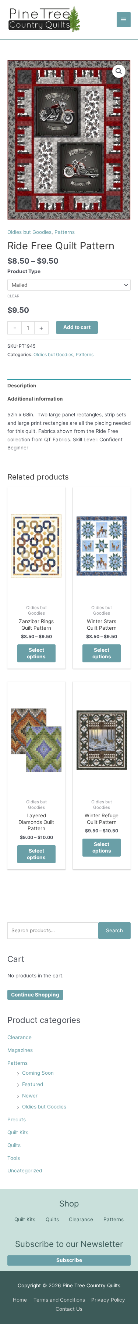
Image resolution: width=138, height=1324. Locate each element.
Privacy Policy (108, 1300)
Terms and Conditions (59, 1300)
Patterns (17, 1063)
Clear (13, 296)
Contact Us (69, 1309)
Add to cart (77, 327)
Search (114, 930)
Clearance (19, 1037)
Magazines (20, 1050)
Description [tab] (21, 385)
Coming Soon (38, 1073)
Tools (13, 1158)
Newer (30, 1096)
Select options (36, 653)
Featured (32, 1084)
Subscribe (69, 1260)
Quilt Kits (17, 1132)
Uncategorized (24, 1170)
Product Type (23, 271)
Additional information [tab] (35, 399)
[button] (118, 71)
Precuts (16, 1119)
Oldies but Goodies (44, 1107)
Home (20, 1300)
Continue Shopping (35, 995)
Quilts (14, 1145)
